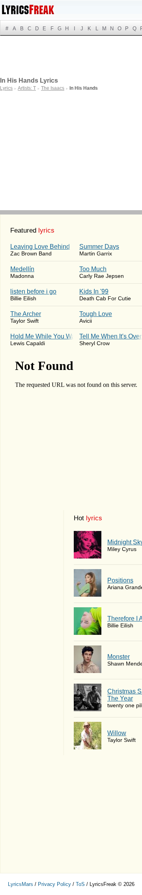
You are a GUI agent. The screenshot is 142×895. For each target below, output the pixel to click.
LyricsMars (20, 884)
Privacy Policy (54, 884)
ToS (80, 884)
